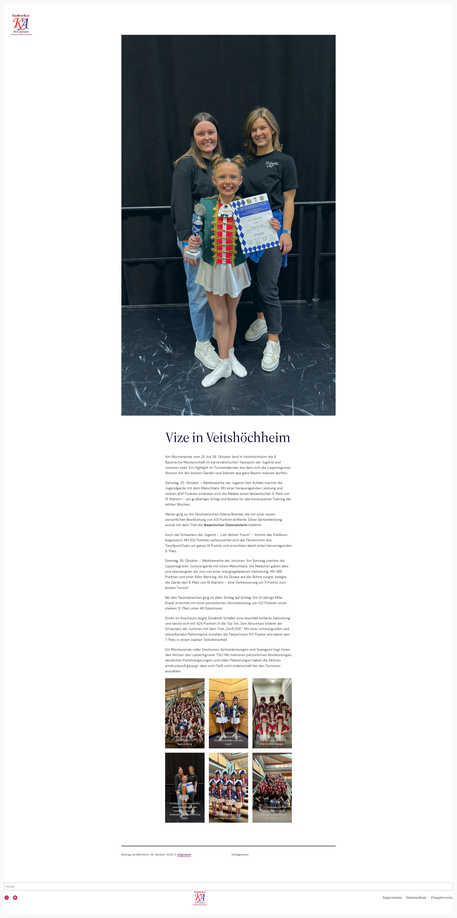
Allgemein (184, 854)
